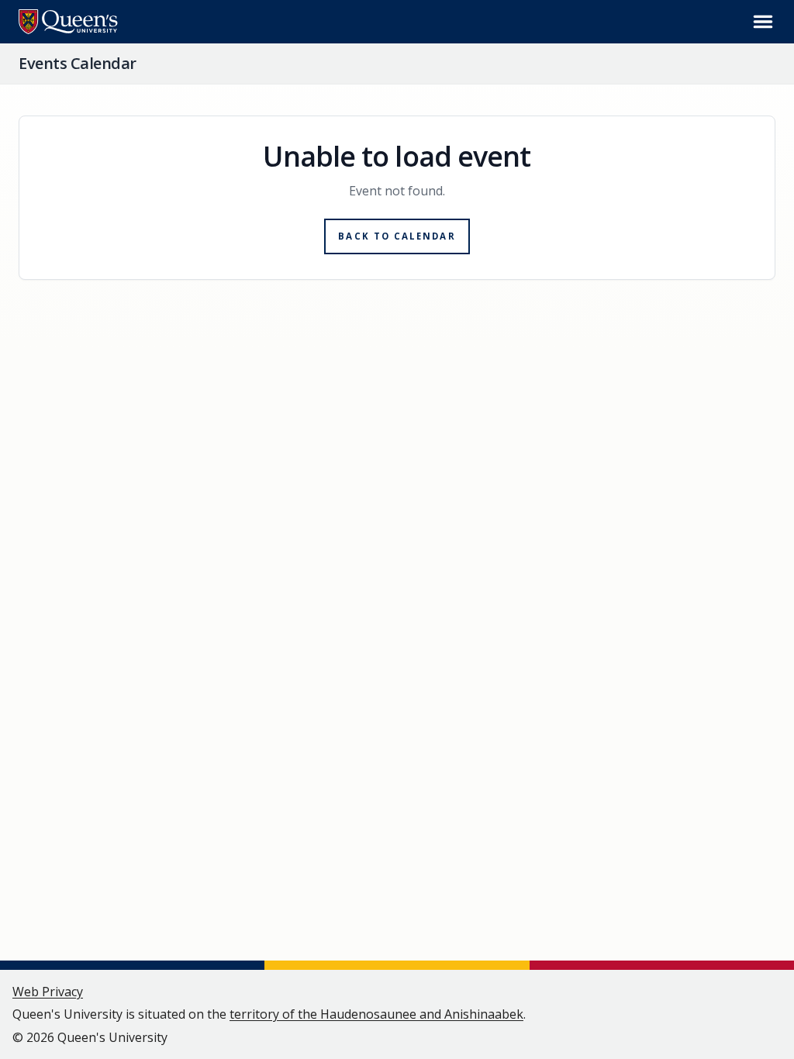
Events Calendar (77, 63)
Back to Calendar (396, 236)
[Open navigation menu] (763, 21)
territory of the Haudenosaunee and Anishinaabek (376, 1014)
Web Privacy (47, 991)
